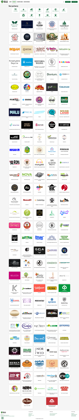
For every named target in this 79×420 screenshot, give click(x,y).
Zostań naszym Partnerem (53, 413)
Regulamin (72, 413)
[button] (15, 10)
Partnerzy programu (52, 414)
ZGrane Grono (31, 413)
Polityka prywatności (74, 414)
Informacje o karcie (31, 415)
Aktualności (30, 414)
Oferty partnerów (52, 415)
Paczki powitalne (73, 415)
